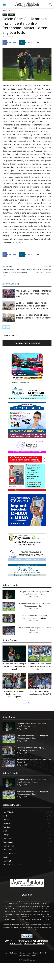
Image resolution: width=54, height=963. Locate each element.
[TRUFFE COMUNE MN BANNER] (27, 490)
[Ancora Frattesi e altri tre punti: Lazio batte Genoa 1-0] (9, 630)
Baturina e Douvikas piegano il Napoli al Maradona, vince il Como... (40, 666)
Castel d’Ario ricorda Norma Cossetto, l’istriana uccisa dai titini (15, 272)
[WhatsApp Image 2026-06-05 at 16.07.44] (27, 383)
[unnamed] (27, 560)
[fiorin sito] (27, 575)
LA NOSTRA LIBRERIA (34, 943)
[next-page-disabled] (8, 327)
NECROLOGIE (24, 940)
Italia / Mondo (7, 660)
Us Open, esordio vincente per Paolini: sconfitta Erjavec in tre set (14, 666)
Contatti (22, 953)
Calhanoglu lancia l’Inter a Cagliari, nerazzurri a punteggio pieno (14, 694)
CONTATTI (10, 940)
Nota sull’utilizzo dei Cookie (37, 953)
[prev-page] (4, 327)
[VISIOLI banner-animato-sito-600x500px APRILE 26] (27, 525)
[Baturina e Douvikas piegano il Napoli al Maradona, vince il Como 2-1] (9, 606)
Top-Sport (11, 14)
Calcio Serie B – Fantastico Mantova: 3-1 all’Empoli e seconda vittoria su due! (33, 294)
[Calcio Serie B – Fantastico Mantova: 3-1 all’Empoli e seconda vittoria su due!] (9, 293)
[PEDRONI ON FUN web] (27, 398)
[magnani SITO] (27, 452)
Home (5, 11)
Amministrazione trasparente (27, 955)
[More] (38, 42)
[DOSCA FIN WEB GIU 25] (27, 437)
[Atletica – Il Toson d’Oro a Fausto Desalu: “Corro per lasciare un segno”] (9, 317)
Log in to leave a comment (27, 343)
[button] (4, 4)
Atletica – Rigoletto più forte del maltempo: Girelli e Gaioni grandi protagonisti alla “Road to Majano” (32, 306)
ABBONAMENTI (40, 940)
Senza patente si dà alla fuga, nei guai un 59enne (39, 271)
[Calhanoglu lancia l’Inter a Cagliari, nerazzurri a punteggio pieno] (9, 618)
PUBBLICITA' (16, 943)
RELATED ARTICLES (11, 284)
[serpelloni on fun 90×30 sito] (27, 545)
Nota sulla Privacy (11, 953)
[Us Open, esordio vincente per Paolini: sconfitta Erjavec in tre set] (9, 594)
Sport (11, 11)
